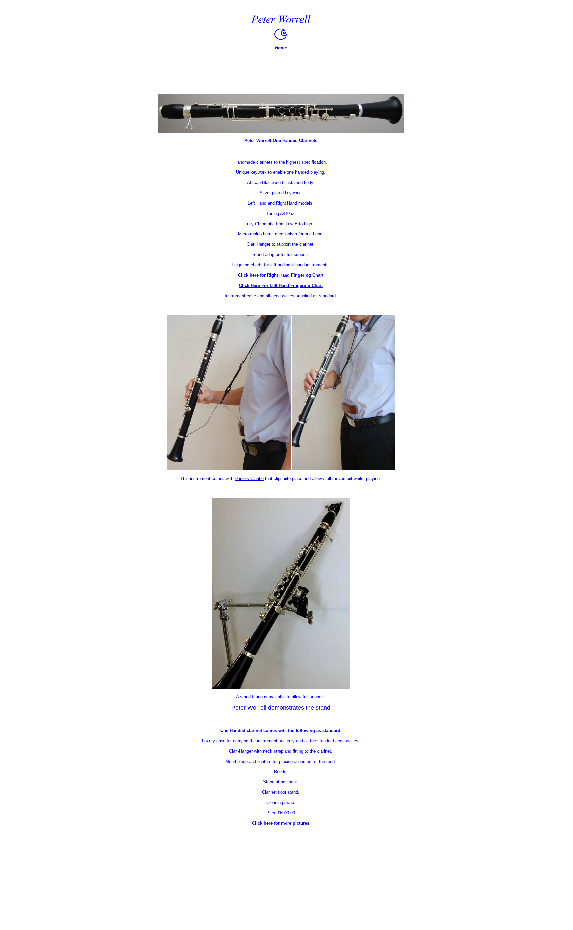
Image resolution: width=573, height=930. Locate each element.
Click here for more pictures (280, 823)
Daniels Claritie (249, 478)
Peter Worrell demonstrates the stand (280, 707)
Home (281, 47)
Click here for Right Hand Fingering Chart (280, 275)
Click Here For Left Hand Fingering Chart (281, 285)
